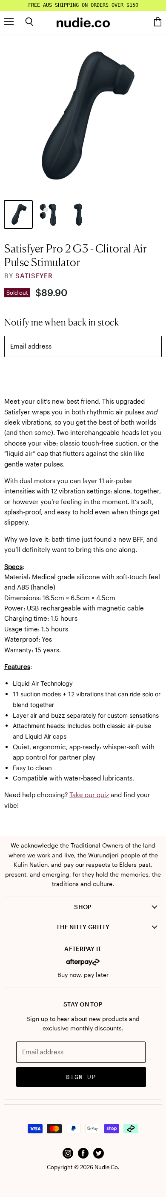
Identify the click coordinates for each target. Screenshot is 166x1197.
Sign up (81, 1076)
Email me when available (83, 374)
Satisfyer (34, 275)
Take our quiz (89, 794)
